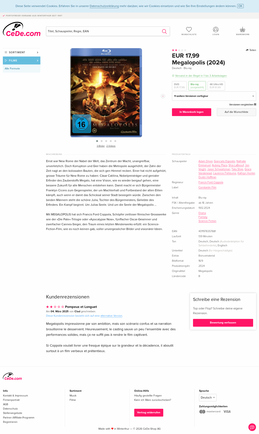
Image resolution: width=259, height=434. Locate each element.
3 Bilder (101, 146)
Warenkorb (242, 34)
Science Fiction (207, 221)
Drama (202, 213)
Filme (13, 60)
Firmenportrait (11, 400)
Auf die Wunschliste (236, 112)
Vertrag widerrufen (148, 412)
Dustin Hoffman (207, 177)
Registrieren (10, 422)
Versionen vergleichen (241, 104)
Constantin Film (207, 187)
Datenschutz (10, 408)
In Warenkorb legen (191, 112)
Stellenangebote (12, 413)
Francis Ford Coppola (211, 182)
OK (240, 6)
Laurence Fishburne (224, 173)
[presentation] (163, 96)
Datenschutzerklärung (104, 6)
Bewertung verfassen (223, 322)
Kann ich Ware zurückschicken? (152, 400)
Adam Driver (206, 161)
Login (216, 34)
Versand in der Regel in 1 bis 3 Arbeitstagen (201, 75)
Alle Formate (12, 68)
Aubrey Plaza (219, 165)
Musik (73, 395)
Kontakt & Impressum (15, 395)
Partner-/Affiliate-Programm (18, 417)
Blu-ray (197, 86)
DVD (179, 86)
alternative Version (111, 315)
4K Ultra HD (216, 86)
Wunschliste (189, 34)
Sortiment (17, 52)
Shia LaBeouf (236, 165)
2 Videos (110, 146)
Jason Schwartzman (218, 169)
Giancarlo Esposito (224, 161)
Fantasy (203, 217)
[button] (97, 141)
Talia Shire (237, 169)
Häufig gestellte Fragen (148, 395)
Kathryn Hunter (246, 173)
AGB (5, 404)
